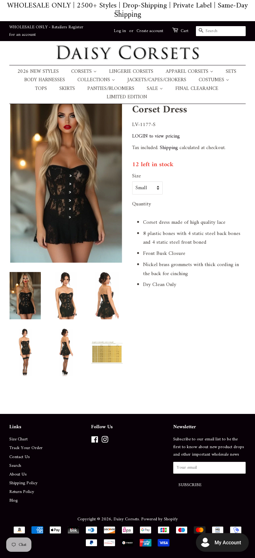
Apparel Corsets (188, 72)
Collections (94, 80)
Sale (153, 89)
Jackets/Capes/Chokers (157, 80)
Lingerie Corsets (131, 72)
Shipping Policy (23, 483)
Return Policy (21, 492)
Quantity (141, 204)
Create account (150, 31)
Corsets (82, 72)
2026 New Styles (38, 72)
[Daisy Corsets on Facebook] (94, 441)
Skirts (67, 89)
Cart (184, 31)
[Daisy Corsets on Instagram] (104, 441)
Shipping (169, 147)
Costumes (212, 80)
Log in (120, 31)
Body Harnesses (44, 80)
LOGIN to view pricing (156, 136)
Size (136, 176)
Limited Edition (127, 97)
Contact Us (19, 457)
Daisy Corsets (126, 519)
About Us (18, 474)
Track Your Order (26, 448)
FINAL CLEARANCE (196, 89)
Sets (231, 72)
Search (15, 466)
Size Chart (18, 439)
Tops (41, 89)
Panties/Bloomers (110, 89)
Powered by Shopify (159, 519)
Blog (13, 500)
